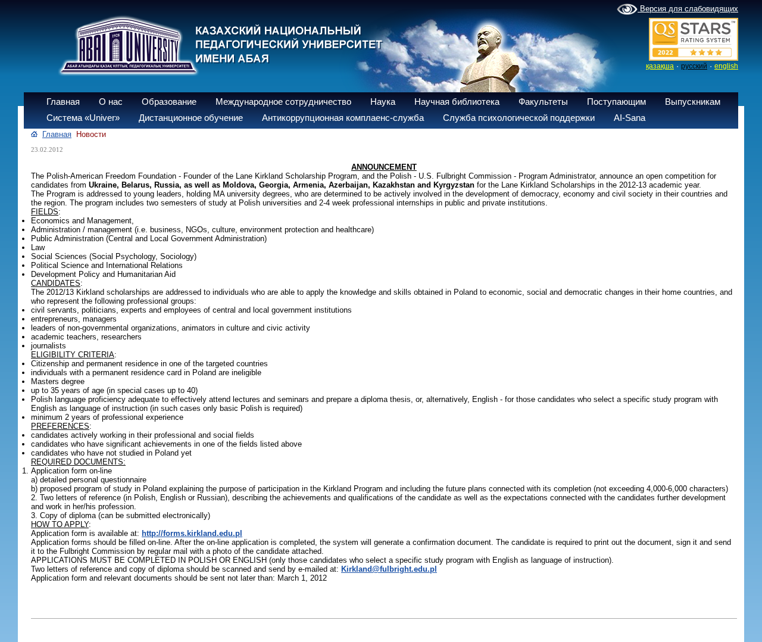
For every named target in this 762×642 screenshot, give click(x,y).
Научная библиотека (456, 101)
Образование (169, 101)
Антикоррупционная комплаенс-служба (343, 118)
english (726, 66)
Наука (382, 101)
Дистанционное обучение (191, 118)
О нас (111, 101)
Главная (63, 101)
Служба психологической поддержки (519, 118)
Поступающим (616, 101)
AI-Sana (629, 118)
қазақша (660, 66)
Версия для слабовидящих (688, 8)
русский (694, 66)
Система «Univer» (83, 118)
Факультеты (543, 101)
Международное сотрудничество (283, 101)
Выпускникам (692, 101)
